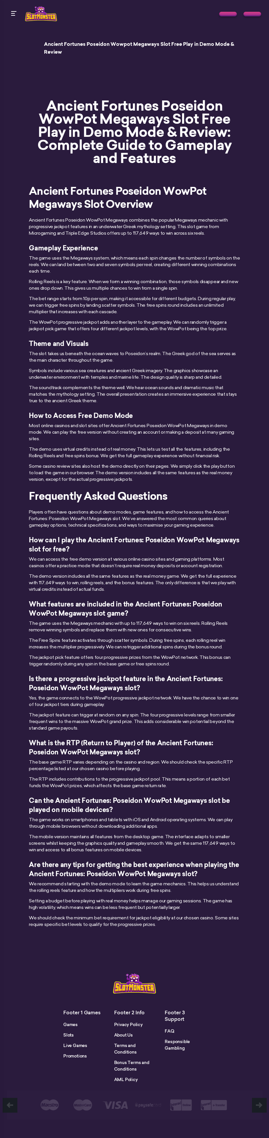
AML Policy (126, 1079)
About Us (123, 1035)
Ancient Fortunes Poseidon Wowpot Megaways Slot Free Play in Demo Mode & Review (139, 48)
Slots (68, 1035)
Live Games (75, 1045)
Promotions (75, 1056)
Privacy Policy (128, 1024)
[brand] (228, 14)
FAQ (169, 1031)
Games (70, 1024)
